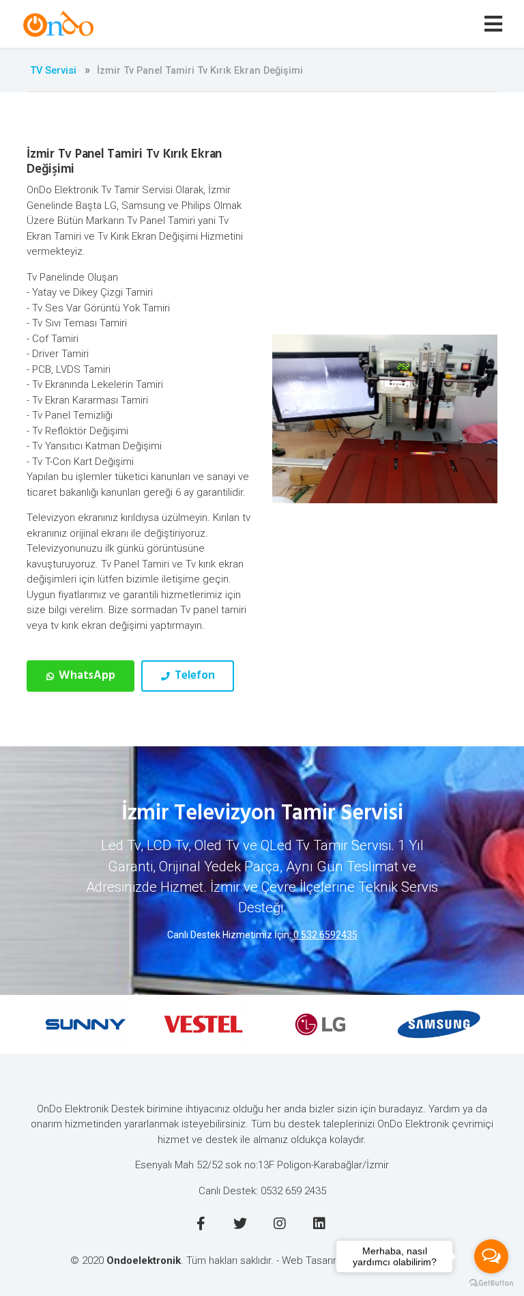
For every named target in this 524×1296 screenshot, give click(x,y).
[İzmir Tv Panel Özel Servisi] (60, 24)
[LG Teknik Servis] (297, 1024)
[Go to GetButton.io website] (491, 1282)
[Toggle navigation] (496, 24)
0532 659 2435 (293, 1191)
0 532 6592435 (325, 934)
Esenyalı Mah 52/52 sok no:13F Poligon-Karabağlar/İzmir (262, 1165)
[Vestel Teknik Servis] (180, 1024)
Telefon (193, 675)
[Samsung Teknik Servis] (415, 1024)
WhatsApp (85, 675)
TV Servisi (53, 70)
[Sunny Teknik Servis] (62, 1024)
